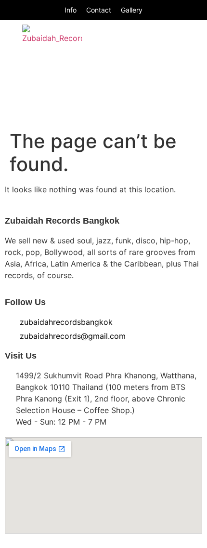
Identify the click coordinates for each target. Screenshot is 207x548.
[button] (181, 52)
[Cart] (182, 109)
